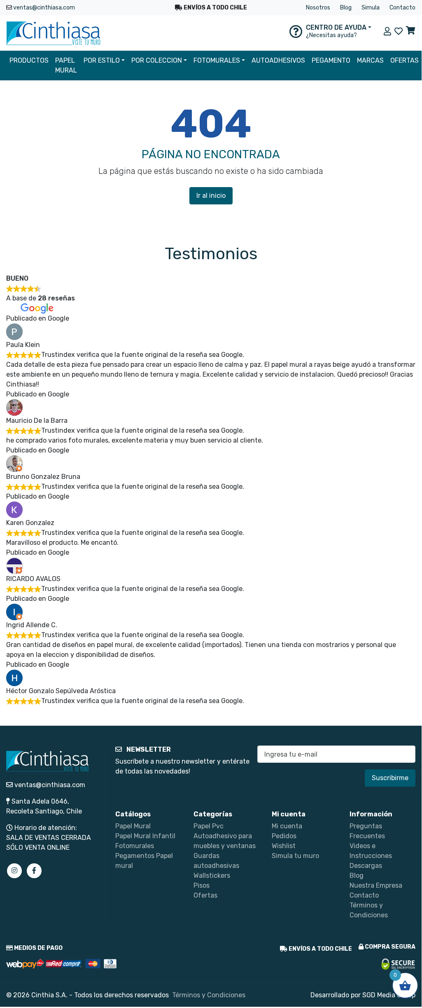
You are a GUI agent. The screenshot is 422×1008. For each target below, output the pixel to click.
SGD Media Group (388, 995)
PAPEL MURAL (66, 65)
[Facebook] (34, 871)
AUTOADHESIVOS (278, 60)
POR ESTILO (102, 60)
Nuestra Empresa (376, 885)
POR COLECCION (156, 60)
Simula (370, 7)
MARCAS (370, 60)
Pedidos (284, 836)
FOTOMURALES (217, 60)
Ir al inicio (211, 195)
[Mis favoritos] (398, 31)
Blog (346, 7)
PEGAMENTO (331, 60)
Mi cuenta (287, 826)
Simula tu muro (295, 856)
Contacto (402, 7)
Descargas (366, 866)
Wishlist (284, 846)
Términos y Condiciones (208, 995)
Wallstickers (212, 875)
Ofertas (205, 895)
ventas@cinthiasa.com (44, 7)
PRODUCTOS (29, 60)
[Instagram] (14, 871)
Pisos (202, 885)
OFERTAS (404, 60)
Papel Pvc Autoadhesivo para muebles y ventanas (225, 836)
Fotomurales (134, 846)
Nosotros (318, 7)
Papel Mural (133, 826)
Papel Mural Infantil (145, 836)
